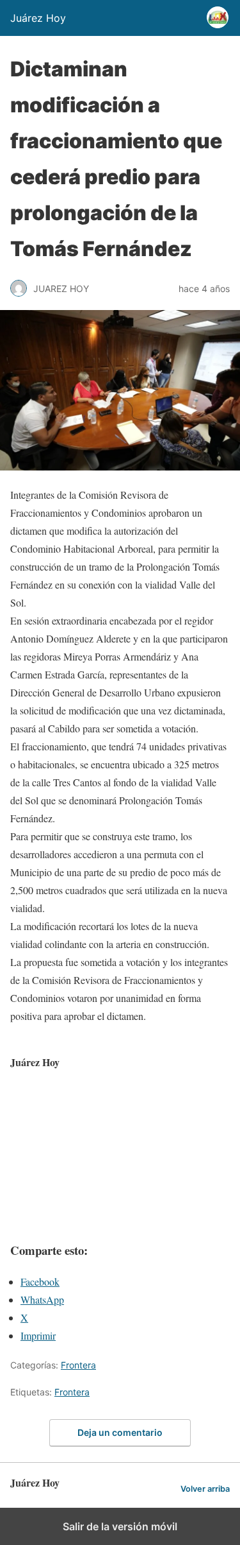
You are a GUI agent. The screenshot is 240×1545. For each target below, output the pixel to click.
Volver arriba (205, 1489)
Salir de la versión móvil (120, 1526)
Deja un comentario (120, 1432)
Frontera (78, 1364)
